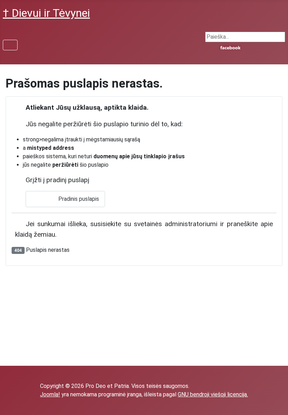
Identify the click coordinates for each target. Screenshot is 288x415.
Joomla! (50, 394)
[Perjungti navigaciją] (10, 45)
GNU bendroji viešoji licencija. (213, 394)
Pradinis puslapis (78, 199)
